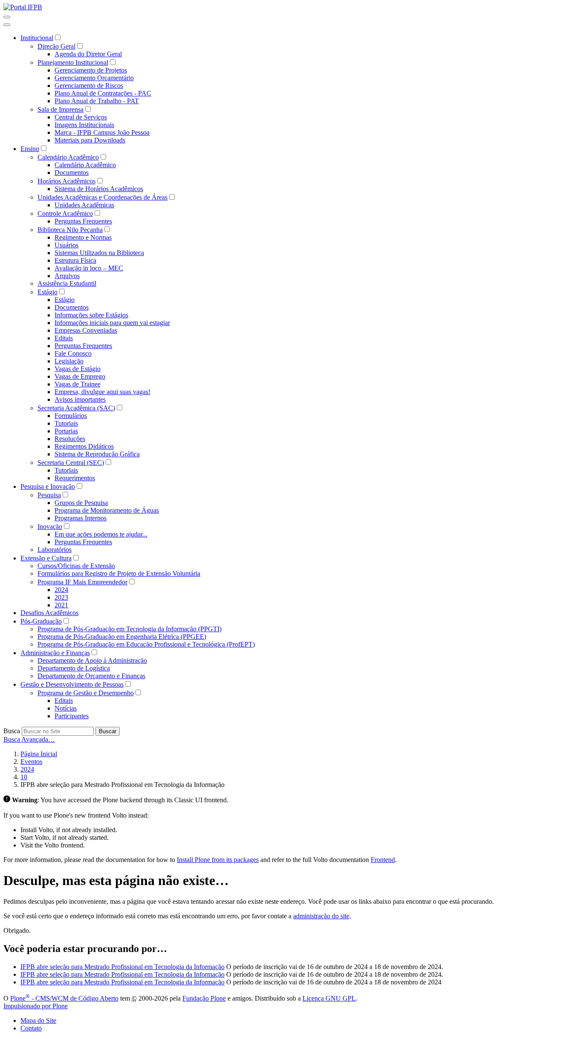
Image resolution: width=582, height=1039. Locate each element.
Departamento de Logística (73, 668)
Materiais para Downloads (90, 140)
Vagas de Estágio (78, 368)
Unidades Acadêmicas (84, 205)
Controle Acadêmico (65, 213)
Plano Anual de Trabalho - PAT (97, 100)
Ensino (29, 148)
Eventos (31, 761)
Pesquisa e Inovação (47, 486)
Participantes (72, 716)
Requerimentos (75, 478)
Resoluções (70, 438)
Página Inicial (38, 753)
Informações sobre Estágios (91, 315)
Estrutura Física (75, 260)
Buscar (107, 731)
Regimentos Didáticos (84, 446)
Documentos (72, 172)
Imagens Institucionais (84, 124)
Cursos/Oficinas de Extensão (76, 565)
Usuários (66, 245)
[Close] (6, 24)
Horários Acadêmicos (66, 181)
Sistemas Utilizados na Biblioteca (99, 252)
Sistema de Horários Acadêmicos (99, 188)
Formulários (71, 415)
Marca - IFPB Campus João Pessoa (102, 132)
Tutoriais (66, 423)
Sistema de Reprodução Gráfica (97, 454)
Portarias (66, 431)
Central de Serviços (81, 117)
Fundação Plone (204, 998)
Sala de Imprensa (60, 109)
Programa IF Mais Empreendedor (82, 582)
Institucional (36, 37)
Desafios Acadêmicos (49, 612)
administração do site (321, 916)
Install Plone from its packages (218, 859)
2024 (61, 589)
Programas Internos (81, 518)
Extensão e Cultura (46, 558)
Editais (64, 338)
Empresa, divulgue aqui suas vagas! (102, 391)
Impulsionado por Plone (35, 1006)
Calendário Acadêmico (68, 157)
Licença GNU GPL (329, 998)
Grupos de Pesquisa (81, 502)
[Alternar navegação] (6, 17)
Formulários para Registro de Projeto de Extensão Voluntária (118, 573)
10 (23, 777)
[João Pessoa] (22, 7)
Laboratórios (54, 549)
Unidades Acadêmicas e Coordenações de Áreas (102, 197)
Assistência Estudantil (66, 283)
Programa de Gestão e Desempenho (85, 693)
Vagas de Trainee (78, 384)
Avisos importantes (80, 399)
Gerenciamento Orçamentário (94, 77)
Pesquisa (49, 495)
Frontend (383, 859)
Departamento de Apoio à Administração (92, 660)
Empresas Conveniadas (86, 330)
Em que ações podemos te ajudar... (101, 534)
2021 (61, 605)
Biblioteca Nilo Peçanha (70, 229)
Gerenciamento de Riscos (89, 85)
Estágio (47, 292)
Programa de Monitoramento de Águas (107, 510)
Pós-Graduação (41, 621)
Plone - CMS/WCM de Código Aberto (64, 998)
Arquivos (67, 275)
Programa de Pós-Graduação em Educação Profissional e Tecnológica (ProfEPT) (146, 644)
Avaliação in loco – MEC (89, 268)
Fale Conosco (73, 353)
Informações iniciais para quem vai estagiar (112, 322)
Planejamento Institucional (72, 62)
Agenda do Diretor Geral (88, 54)
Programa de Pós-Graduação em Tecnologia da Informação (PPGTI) (129, 629)
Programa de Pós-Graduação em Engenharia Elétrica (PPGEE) (121, 636)
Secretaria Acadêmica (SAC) (76, 408)
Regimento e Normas (83, 237)
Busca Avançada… (29, 739)
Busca (11, 730)
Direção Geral (56, 46)
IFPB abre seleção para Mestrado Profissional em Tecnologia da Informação (122, 966)
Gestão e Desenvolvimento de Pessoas (72, 684)
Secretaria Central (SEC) (70, 462)
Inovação (49, 526)
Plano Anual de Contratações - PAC (103, 93)
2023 (61, 597)
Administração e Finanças (55, 652)
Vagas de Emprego (80, 376)
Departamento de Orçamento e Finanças (91, 675)
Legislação (69, 361)
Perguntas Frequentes (83, 221)
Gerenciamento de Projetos (91, 70)
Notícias (66, 708)
